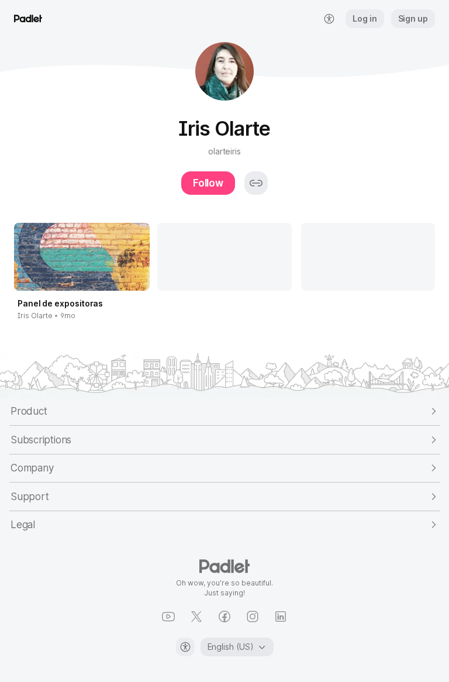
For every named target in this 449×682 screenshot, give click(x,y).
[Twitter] (196, 616)
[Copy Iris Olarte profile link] (256, 183)
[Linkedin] (281, 616)
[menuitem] (329, 18)
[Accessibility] (185, 647)
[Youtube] (168, 616)
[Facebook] (224, 616)
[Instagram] (253, 616)
